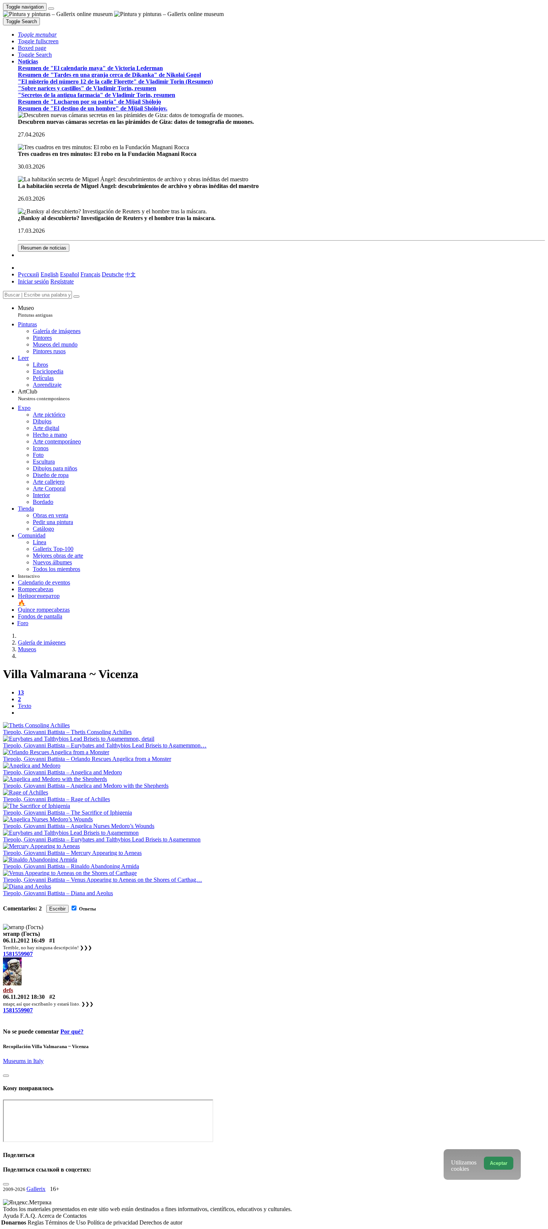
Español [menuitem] (69, 274)
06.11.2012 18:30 (24, 997)
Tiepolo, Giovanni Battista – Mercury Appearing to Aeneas (72, 853)
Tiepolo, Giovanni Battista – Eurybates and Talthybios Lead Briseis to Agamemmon (102, 839)
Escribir (57, 909)
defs (8, 990)
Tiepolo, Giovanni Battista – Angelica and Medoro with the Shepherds (86, 786)
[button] (37, 34)
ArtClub (44, 394)
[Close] (76, 296)
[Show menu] (51, 8)
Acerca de (50, 1216)
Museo (35, 311)
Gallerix (35, 1189)
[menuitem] (130, 274)
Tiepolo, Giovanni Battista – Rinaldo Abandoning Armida (71, 866)
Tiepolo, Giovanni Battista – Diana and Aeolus (58, 893)
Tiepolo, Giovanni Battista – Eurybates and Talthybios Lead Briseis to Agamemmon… (105, 745)
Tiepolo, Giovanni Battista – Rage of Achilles (56, 799)
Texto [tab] (24, 706)
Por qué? (72, 1031)
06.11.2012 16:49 (24, 940)
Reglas (36, 1222)
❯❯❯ (86, 947)
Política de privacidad (113, 1222)
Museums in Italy (23, 1061)
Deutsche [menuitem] (113, 274)
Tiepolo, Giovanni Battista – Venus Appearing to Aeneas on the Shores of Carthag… (102, 880)
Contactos (74, 1216)
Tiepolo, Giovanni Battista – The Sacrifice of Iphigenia (67, 812)
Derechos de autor (160, 1222)
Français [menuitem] (90, 274)
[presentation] (281, 712)
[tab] (21, 692)
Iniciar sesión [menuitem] (33, 281)
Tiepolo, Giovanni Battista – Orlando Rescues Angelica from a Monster (87, 759)
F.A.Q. (29, 1216)
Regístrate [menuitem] (62, 281)
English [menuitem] (50, 274)
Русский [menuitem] (28, 274)
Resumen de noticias (43, 248)
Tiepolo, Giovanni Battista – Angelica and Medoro (62, 772)
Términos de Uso (66, 1222)
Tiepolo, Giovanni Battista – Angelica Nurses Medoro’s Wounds (78, 826)
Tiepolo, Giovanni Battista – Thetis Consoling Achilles (67, 732)
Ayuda (11, 1216)
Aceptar (498, 1163)
